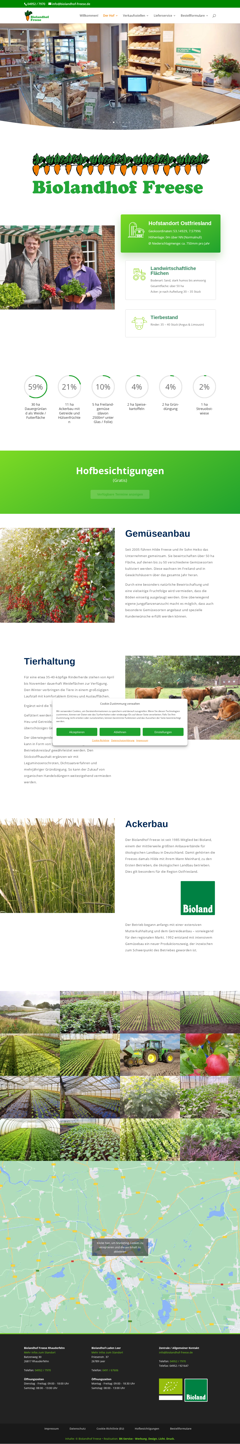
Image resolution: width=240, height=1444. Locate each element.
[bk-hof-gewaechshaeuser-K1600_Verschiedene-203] (30, 1075)
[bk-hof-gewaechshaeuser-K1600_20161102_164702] (210, 1032)
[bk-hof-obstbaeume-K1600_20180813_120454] (210, 1075)
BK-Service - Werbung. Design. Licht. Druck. (147, 1438)
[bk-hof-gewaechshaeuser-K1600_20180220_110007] (90, 1117)
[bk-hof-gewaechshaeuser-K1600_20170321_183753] (210, 1160)
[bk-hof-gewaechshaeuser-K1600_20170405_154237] (90, 1160)
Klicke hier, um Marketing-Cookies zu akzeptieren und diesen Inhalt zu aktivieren (120, 1247)
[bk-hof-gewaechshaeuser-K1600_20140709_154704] (150, 1117)
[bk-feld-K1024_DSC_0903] (30, 1032)
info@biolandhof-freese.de (176, 1352)
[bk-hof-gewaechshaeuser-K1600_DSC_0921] (210, 1117)
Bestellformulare (193, 16)
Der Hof (108, 16)
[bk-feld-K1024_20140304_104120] (150, 1160)
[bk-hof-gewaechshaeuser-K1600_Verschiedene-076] (30, 1160)
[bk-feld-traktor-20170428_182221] (150, 1075)
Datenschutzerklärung (122, 740)
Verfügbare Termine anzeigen (120, 494)
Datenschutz (78, 1428)
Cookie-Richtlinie (100, 740)
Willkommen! (89, 16)
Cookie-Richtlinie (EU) (110, 1428)
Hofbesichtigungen (147, 1428)
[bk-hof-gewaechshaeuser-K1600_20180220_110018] (30, 1117)
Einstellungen (163, 732)
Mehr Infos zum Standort (40, 1352)
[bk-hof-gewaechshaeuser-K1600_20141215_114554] (150, 1032)
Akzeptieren (77, 732)
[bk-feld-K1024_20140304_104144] (90, 1075)
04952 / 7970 (43, 1370)
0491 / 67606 (110, 1370)
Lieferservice (163, 16)
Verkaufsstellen (134, 16)
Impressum (142, 740)
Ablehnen (120, 732)
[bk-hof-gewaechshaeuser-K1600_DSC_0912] (90, 1032)
